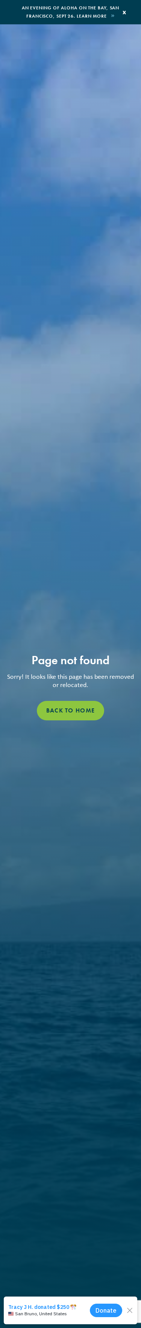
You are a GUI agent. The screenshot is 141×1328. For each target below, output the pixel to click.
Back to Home (70, 710)
